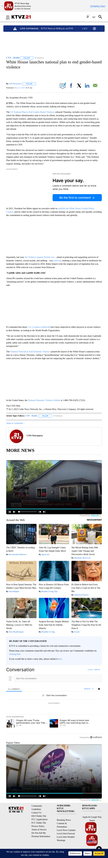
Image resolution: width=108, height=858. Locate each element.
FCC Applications (40, 819)
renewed (57, 260)
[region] (54, 703)
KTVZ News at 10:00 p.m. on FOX (57, 28)
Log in (90, 669)
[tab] (14, 689)
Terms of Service (39, 829)
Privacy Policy (38, 826)
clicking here (15, 654)
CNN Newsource (15, 84)
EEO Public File (39, 816)
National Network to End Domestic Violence (30, 351)
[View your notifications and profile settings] (99, 689)
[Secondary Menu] (10, 17)
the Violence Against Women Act (39, 257)
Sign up (97, 669)
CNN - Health (31, 416)
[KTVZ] (23, 16)
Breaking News (64, 820)
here (60, 659)
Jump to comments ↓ (15, 423)
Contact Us (36, 812)
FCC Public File (39, 823)
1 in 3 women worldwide (39, 327)
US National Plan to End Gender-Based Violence (32, 112)
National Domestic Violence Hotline (44, 400)
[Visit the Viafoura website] (96, 737)
